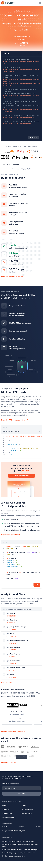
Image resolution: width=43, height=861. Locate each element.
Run (37, 585)
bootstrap (11, 620)
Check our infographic (21, 476)
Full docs (35, 137)
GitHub (4, 827)
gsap (10, 674)
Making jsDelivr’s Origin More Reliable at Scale (18, 841)
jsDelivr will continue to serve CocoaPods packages (20, 850)
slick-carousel (13, 647)
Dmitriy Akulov (16, 778)
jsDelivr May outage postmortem (13, 856)
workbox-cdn (13, 661)
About (4, 805)
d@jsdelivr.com (27, 813)
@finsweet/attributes (15, 667)
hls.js (10, 633)
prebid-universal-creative (17, 640)
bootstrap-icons (14, 654)
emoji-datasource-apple (16, 627)
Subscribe (21, 794)
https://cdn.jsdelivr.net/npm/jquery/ (17, 123)
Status (24, 805)
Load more (21, 757)
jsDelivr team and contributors (22, 776)
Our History (6, 809)
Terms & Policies (27, 809)
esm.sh (38, 827)
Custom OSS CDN (8, 817)
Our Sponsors (7, 813)
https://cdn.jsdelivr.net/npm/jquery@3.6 (18, 117)
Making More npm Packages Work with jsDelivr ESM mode (20, 845)
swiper (10, 613)
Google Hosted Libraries (10, 831)
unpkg (21, 827)
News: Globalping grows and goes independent (18, 853)
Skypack (22, 831)
